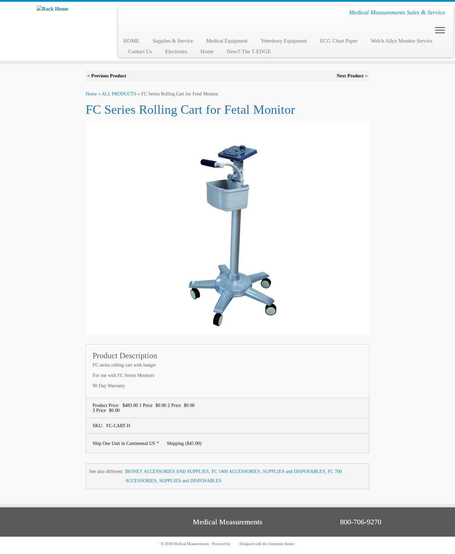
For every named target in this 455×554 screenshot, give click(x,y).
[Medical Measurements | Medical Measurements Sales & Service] (52, 9)
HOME (131, 41)
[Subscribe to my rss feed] (37, 544)
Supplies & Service (173, 41)
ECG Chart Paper (338, 41)
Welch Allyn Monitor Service (401, 41)
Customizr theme (281, 544)
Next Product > (352, 75)
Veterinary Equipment (284, 41)
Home (207, 51)
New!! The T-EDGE (249, 51)
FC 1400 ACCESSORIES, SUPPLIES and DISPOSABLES (268, 471)
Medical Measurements (191, 544)
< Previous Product (106, 75)
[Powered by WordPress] (233, 542)
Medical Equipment (226, 41)
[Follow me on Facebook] (45, 544)
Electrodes (176, 51)
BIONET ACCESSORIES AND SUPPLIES (167, 471)
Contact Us (140, 51)
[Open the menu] (440, 31)
